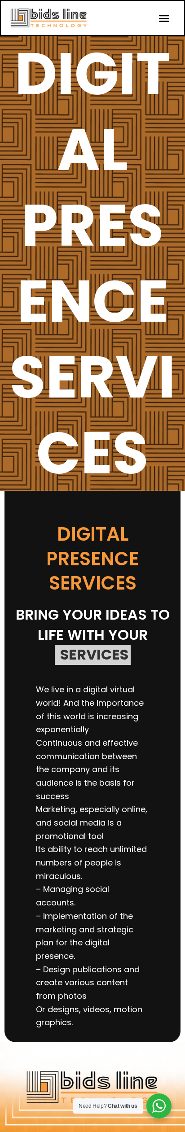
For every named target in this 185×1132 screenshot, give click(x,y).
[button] (164, 17)
